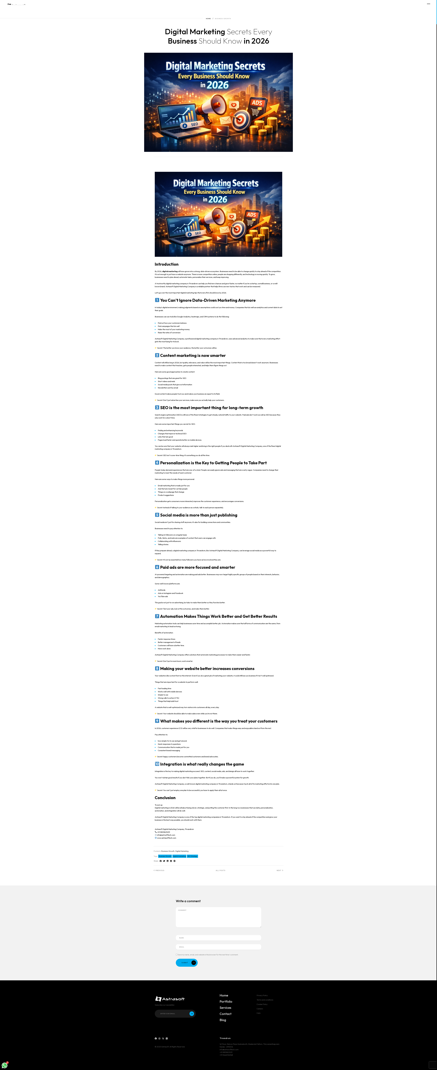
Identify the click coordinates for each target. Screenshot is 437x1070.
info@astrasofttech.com (229, 1049)
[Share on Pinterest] (174, 861)
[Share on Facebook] (161, 861)
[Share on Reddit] (171, 861)
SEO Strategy (192, 856)
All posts (220, 870)
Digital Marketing (181, 851)
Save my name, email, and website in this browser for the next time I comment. (208, 955)
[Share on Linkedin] (167, 861)
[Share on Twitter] (164, 861)
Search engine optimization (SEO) (168, 415)
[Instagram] (159, 1038)
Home (208, 18)
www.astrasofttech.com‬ (166, 838)
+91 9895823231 (226, 1052)
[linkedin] (167, 1038)
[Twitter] (163, 1038)
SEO (267, 415)
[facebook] (156, 1038)
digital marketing (179, 856)
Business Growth (167, 851)
